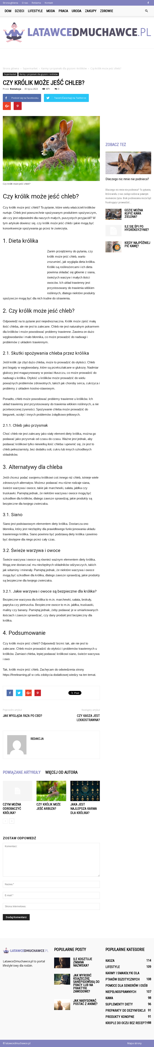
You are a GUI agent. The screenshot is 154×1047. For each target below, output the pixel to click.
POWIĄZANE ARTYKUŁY (22, 772)
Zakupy (90, 11)
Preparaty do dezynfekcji (125, 1010)
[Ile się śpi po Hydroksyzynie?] (113, 230)
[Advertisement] (77, 57)
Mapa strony (134, 1043)
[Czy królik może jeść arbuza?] (51, 791)
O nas (25, 2)
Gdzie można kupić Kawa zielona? (134, 213)
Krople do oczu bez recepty (126, 1023)
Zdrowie (106, 11)
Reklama (36, 2)
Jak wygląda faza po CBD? (22, 716)
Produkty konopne (119, 1017)
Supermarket (10, 74)
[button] (146, 11)
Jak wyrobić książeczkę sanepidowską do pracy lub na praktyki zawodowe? (86, 983)
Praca (63, 11)
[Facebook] (148, 3)
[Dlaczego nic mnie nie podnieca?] (128, 163)
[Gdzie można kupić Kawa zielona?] (113, 214)
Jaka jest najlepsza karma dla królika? (83, 808)
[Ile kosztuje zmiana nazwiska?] (62, 963)
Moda (50, 11)
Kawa (109, 998)
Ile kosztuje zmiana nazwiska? (82, 962)
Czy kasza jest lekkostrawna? (88, 718)
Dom (8, 11)
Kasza (109, 961)
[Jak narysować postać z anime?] (62, 1004)
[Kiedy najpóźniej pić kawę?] (113, 246)
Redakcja (15, 88)
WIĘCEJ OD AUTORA (61, 772)
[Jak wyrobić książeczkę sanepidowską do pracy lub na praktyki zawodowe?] (62, 979)
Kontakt (49, 2)
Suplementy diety (119, 1004)
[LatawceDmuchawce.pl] (77, 32)
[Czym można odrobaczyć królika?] (17, 791)
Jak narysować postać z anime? (85, 1002)
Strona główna (10, 2)
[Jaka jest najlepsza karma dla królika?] (85, 791)
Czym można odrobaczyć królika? (12, 808)
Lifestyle (35, 11)
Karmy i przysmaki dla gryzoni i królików (39, 74)
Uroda (76, 11)
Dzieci (19, 11)
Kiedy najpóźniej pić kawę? (137, 244)
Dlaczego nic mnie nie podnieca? (127, 179)
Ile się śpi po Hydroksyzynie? (137, 228)
